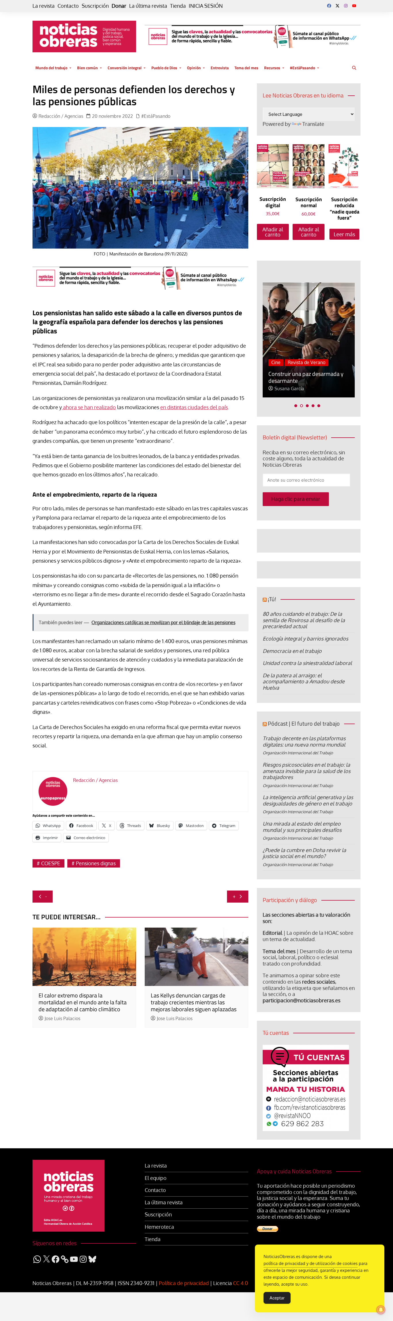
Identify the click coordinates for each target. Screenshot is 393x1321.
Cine (276, 362)
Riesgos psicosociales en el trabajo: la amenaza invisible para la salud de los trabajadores (306, 771)
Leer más (344, 234)
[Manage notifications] (381, 1309)
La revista (44, 6)
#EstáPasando (302, 68)
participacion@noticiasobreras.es (301, 1000)
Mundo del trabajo (51, 68)
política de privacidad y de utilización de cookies (311, 1263)
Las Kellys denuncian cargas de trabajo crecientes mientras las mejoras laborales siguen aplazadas (193, 1002)
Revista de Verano (306, 362)
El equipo (156, 1178)
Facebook (329, 6)
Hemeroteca (159, 1227)
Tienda (178, 6)
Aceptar (277, 1298)
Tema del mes (246, 68)
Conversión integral (125, 68)
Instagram (346, 6)
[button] (295, 405)
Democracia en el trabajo (292, 651)
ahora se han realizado (89, 407)
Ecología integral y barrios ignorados (305, 638)
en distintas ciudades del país (194, 407)
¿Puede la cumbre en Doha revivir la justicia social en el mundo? (304, 853)
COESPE (50, 863)
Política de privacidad (184, 1283)
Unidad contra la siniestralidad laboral (307, 663)
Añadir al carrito (272, 232)
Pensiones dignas (96, 863)
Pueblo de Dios (164, 68)
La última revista (148, 6)
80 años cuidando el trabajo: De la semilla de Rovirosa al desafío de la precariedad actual (304, 620)
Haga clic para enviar (295, 499)
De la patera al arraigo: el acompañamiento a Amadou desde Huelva (304, 681)
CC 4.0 (240, 1283)
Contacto (68, 6)
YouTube (354, 6)
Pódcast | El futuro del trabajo (304, 723)
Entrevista (220, 68)
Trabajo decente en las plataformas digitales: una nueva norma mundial (304, 741)
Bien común (87, 68)
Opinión (194, 68)
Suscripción (95, 6)
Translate (313, 124)
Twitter (337, 6)
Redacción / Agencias (61, 116)
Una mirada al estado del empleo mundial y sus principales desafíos (302, 826)
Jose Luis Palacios (62, 1018)
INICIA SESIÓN (206, 6)
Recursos (272, 68)
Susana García (289, 388)
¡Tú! (272, 599)
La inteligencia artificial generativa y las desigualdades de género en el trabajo (308, 800)
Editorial (272, 933)
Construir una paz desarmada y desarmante (306, 377)
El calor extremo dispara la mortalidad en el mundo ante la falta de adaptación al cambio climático (83, 1002)
